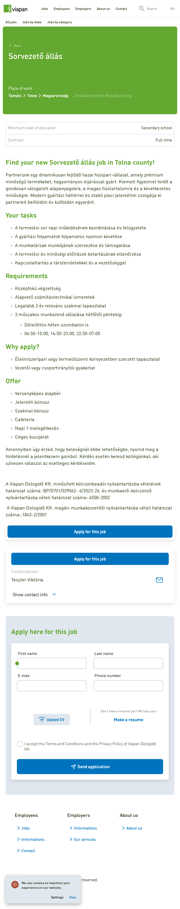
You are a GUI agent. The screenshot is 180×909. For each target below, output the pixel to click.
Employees (62, 8)
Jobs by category (59, 22)
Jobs (44, 8)
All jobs (11, 22)
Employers (83, 8)
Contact (121, 8)
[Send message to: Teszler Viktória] (159, 580)
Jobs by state (31, 22)
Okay (72, 897)
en (172, 8)
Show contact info (30, 594)
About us (103, 8)
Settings (57, 897)
